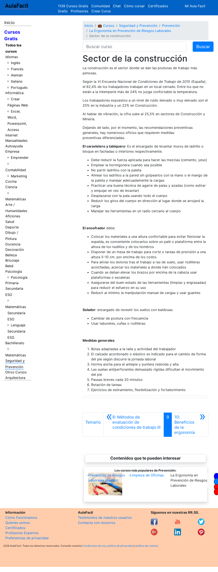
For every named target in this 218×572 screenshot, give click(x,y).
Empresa (12, 151)
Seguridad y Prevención (138, 25)
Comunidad (100, 6)
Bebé (9, 266)
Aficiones (12, 216)
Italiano (17, 81)
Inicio (9, 22)
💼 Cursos (106, 25)
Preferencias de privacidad (27, 538)
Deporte (12, 227)
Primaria (12, 283)
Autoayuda (14, 146)
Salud (9, 221)
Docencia (12, 244)
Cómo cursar (134, 6)
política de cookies (147, 545)
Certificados (15, 528)
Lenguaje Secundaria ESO (16, 331)
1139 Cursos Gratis (73, 6)
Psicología (13, 271)
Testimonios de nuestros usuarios (105, 517)
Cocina (11, 181)
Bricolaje (12, 260)
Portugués (19, 87)
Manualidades (16, 140)
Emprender (20, 157)
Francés (17, 69)
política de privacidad (120, 545)
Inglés (15, 63)
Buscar (203, 46)
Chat (117, 6)
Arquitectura (15, 378)
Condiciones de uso (94, 545)
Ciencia (11, 187)
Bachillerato (14, 343)
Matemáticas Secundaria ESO (15, 313)
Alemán (17, 75)
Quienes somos (17, 522)
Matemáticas (15, 199)
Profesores (79, 11)
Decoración (14, 249)
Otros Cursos (16, 372)
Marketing (19, 176)
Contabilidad (15, 170)
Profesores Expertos (22, 533)
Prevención (171, 25)
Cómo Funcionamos (21, 517)
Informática (14, 93)
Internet (11, 135)
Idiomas (11, 57)
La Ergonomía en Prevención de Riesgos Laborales (130, 31)
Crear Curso (101, 11)
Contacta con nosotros (96, 522)
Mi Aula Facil (195, 6)
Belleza (11, 255)
